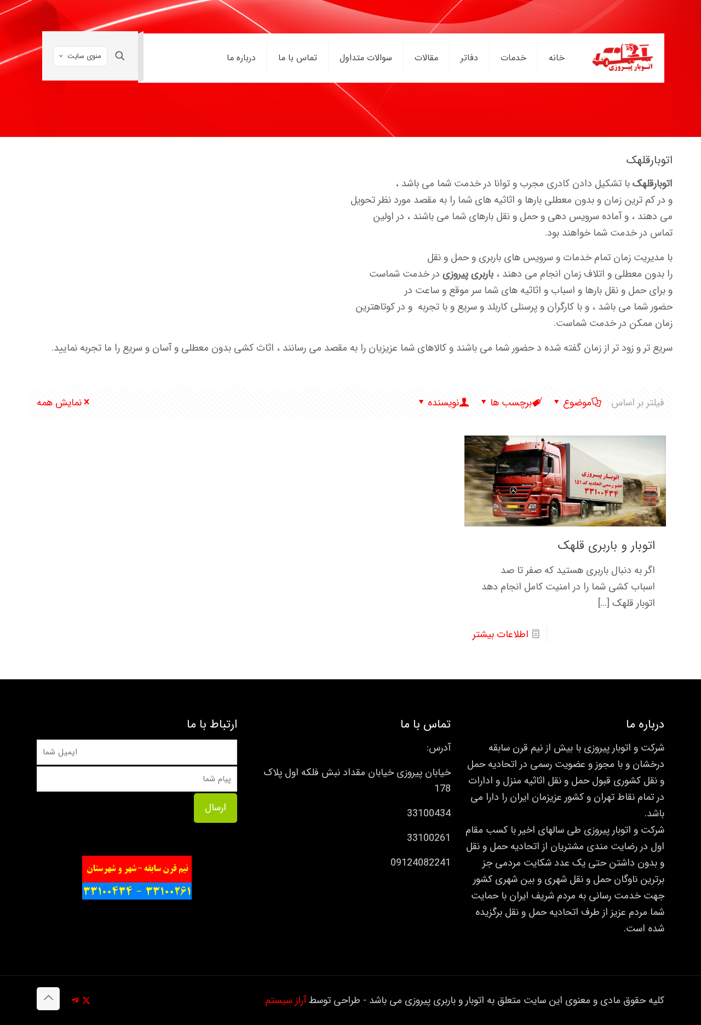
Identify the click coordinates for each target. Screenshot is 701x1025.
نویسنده (443, 402)
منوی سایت (84, 56)
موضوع (577, 402)
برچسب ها (511, 402)
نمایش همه (59, 402)
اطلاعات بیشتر (500, 634)
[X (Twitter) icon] (86, 1000)
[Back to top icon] (48, 998)
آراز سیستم (285, 1000)
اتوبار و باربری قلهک (606, 545)
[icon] (75, 1000)
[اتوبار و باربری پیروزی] (623, 58)
